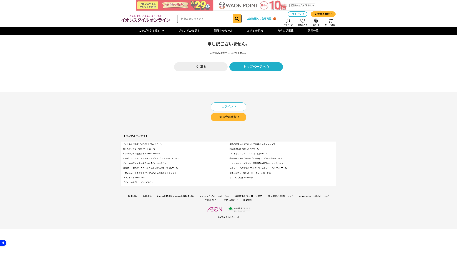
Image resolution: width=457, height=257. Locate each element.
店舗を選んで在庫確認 (259, 18)
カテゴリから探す (149, 30)
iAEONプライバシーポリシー (214, 196)
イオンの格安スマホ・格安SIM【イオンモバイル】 (145, 163)
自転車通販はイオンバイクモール (244, 149)
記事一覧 (313, 30)
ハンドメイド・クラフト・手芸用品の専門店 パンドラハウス (256, 163)
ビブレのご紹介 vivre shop (241, 178)
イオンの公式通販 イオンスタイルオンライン (143, 144)
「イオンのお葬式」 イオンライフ (138, 182)
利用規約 (132, 196)
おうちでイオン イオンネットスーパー (140, 149)
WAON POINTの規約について (314, 196)
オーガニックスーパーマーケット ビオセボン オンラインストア (151, 158)
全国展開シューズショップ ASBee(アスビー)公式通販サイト (255, 158)
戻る (203, 66)
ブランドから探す (189, 30)
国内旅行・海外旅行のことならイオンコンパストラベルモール (150, 168)
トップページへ (254, 67)
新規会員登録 (322, 14)
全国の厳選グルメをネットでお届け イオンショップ (252, 144)
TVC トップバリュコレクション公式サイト (248, 154)
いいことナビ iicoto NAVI (134, 178)
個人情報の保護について (280, 196)
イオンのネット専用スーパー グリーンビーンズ (250, 173)
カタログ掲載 (285, 30)
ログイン (297, 14)
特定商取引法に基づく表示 (248, 196)
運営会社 (247, 200)
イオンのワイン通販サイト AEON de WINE (141, 154)
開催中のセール (223, 30)
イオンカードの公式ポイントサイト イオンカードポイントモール (258, 168)
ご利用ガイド (212, 200)
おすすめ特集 (255, 30)
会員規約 (147, 196)
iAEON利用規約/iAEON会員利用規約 (175, 196)
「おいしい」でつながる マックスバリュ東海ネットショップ (149, 173)
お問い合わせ (231, 200)
